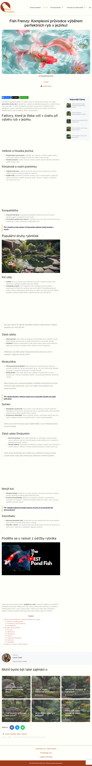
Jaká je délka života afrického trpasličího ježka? (78, 105)
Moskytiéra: (10, 634)
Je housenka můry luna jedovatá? (79, 136)
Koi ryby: (9, 630)
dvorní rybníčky (10, 734)
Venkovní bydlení (35, 7)
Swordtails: (9, 642)
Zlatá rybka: (10, 632)
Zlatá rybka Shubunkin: (13, 638)
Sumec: (8, 636)
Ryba (19, 734)
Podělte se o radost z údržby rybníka (15, 644)
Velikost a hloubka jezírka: (14, 621)
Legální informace (46, 757)
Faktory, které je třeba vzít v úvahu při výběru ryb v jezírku (21, 619)
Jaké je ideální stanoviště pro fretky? (79, 113)
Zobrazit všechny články (20, 661)
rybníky (24, 734)
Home (4, 737)
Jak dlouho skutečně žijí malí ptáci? (80, 121)
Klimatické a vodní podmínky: (15, 623)
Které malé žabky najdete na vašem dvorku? (72, 713)
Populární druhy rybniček (11, 627)
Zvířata (45, 7)
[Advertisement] (31, 136)
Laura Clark (17, 657)
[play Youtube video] (31, 558)
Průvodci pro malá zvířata (75, 7)
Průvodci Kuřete (55, 7)
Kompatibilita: (10, 625)
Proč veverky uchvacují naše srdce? (79, 129)
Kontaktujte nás (46, 753)
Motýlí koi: (9, 640)
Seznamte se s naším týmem (46, 749)
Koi (13, 282)
